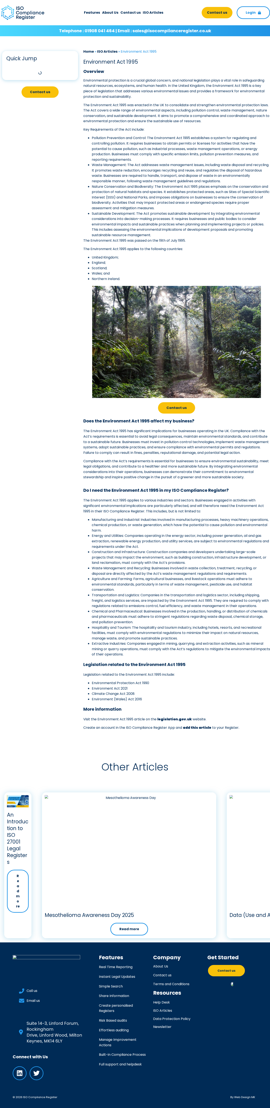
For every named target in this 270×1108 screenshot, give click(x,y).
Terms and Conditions (171, 984)
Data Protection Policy (171, 1018)
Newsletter (162, 1026)
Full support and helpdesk (120, 1064)
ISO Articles (153, 12)
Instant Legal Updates (117, 976)
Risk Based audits (113, 1020)
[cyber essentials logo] (232, 984)
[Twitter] (36, 1073)
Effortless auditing (114, 1030)
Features (92, 12)
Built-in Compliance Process (122, 1054)
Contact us (130, 12)
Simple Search (111, 986)
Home (88, 51)
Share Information (114, 995)
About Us (110, 12)
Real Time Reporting (115, 967)
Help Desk (161, 1002)
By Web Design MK (242, 1097)
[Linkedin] (20, 1073)
